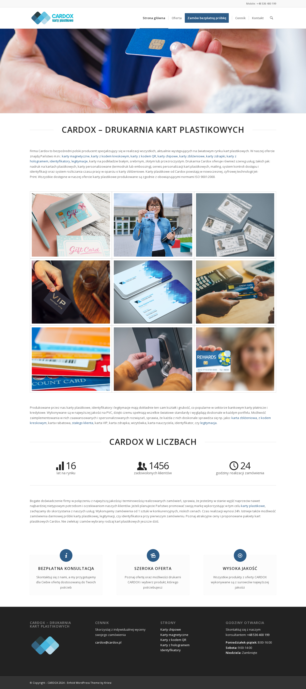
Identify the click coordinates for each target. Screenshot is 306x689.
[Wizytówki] (153, 292)
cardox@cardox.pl (108, 642)
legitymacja (208, 423)
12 (170, 107)
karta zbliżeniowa (244, 418)
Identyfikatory (170, 650)
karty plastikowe (253, 506)
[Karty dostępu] (153, 359)
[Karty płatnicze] (235, 292)
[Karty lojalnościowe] (235, 359)
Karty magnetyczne (174, 635)
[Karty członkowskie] (71, 292)
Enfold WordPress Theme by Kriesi (89, 682)
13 (174, 107)
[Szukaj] (271, 17)
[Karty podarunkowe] (71, 225)
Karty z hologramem (175, 645)
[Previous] (4, 71)
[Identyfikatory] (235, 225)
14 (178, 107)
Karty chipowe (170, 629)
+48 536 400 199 (266, 3)
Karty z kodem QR (173, 640)
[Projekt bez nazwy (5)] (53, 17)
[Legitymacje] (153, 225)
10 (162, 107)
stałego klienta (82, 423)
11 (166, 107)
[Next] (302, 71)
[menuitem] (154, 17)
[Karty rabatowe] (71, 359)
